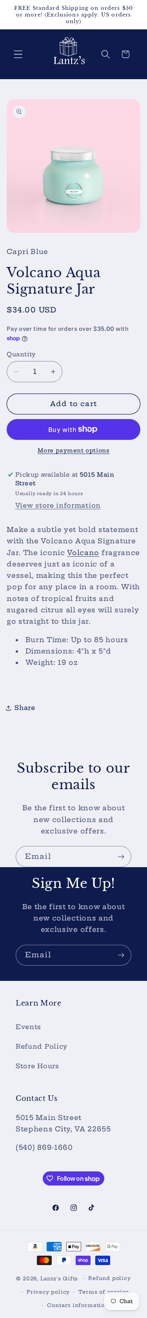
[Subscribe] (121, 856)
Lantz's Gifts (59, 1278)
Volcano (83, 552)
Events (28, 1027)
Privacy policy (48, 1292)
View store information (58, 505)
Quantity (21, 354)
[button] (18, 54)
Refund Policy (41, 1046)
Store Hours (37, 1066)
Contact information (77, 1305)
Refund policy (109, 1278)
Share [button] (25, 708)
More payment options (74, 450)
